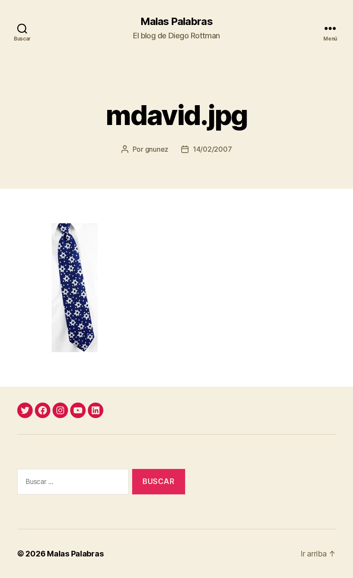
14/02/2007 (212, 149)
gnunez (156, 149)
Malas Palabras (176, 21)
